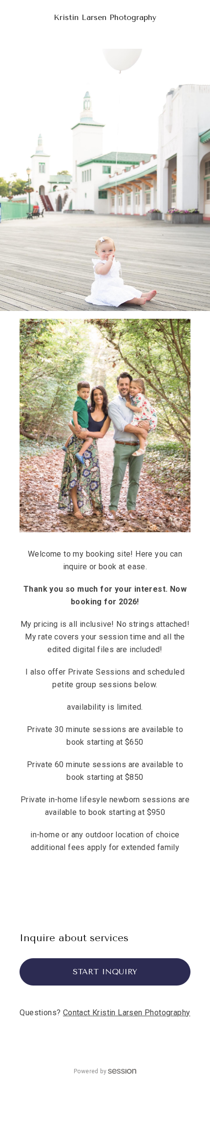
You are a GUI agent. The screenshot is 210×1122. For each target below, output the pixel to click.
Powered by (90, 1071)
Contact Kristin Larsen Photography (126, 1012)
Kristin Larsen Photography (105, 17)
